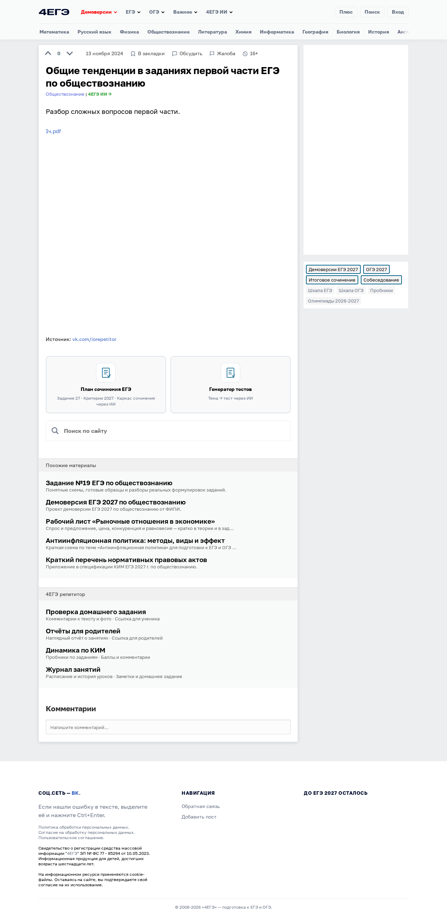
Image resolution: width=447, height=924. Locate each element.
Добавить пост (199, 817)
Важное (182, 12)
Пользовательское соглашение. (71, 837)
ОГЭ (154, 12)
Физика (129, 32)
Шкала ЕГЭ (320, 290)
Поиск (372, 12)
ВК (75, 793)
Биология (348, 32)
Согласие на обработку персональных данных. (86, 832)
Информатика (277, 32)
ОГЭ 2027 (376, 269)
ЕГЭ (130, 12)
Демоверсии (96, 12)
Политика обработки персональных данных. (84, 827)
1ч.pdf (53, 131)
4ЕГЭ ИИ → (100, 94)
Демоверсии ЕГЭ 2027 (333, 269)
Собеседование (381, 280)
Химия (243, 32)
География (315, 32)
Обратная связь (201, 806)
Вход (398, 12)
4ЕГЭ (72, 853)
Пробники (381, 290)
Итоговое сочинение (332, 280)
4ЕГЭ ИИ (216, 12)
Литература (212, 32)
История (378, 32)
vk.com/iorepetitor (94, 339)
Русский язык (94, 32)
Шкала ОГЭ (351, 290)
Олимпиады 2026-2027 (333, 301)
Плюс (346, 12)
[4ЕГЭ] (54, 11)
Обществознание (168, 32)
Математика (54, 32)
